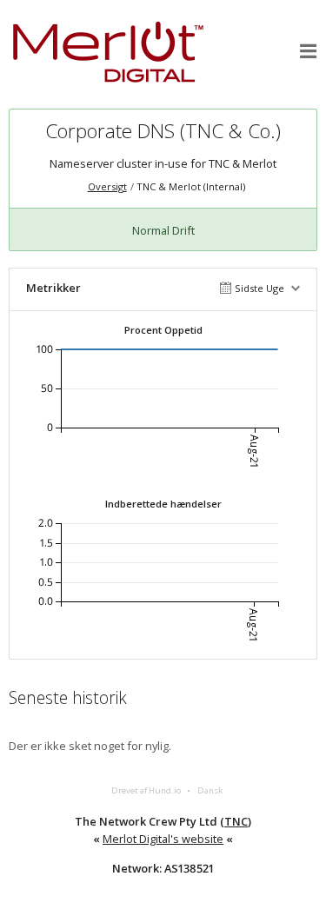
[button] (308, 51)
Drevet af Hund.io (146, 790)
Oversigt (107, 186)
